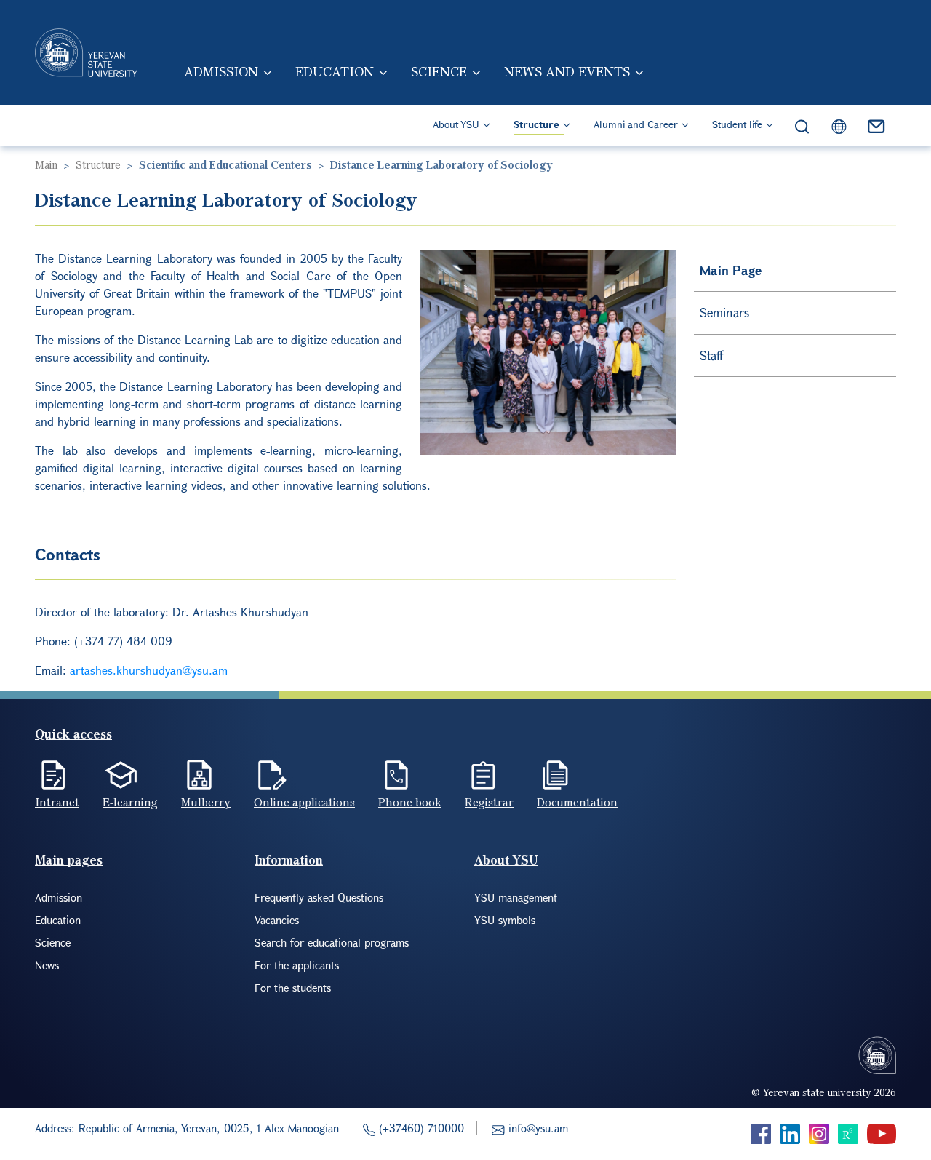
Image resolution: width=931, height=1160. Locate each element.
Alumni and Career (636, 124)
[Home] (86, 52)
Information (289, 859)
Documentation (577, 802)
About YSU (456, 124)
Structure (536, 124)
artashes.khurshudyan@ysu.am (149, 670)
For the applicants (297, 965)
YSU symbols (504, 920)
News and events (567, 71)
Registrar (489, 802)
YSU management (515, 897)
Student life (737, 124)
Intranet (57, 802)
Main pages (69, 859)
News (47, 965)
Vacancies (277, 920)
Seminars (724, 312)
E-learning (130, 802)
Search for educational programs (332, 942)
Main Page (731, 270)
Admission (221, 71)
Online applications (304, 802)
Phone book (409, 802)
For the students (293, 987)
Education (334, 71)
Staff (711, 355)
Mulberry (206, 802)
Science (439, 71)
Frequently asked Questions (319, 897)
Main (46, 164)
